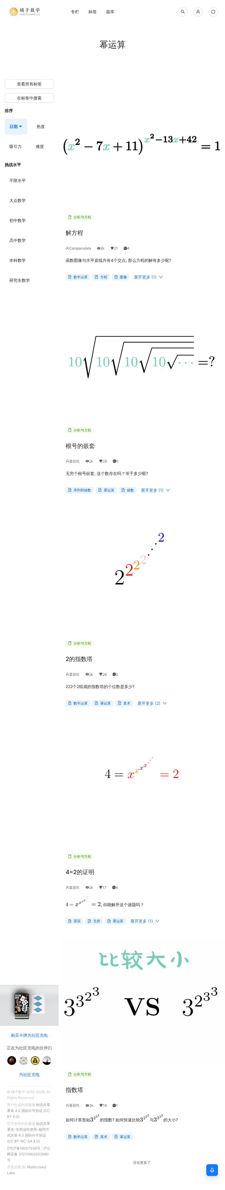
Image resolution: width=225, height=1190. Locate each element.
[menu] (110, 11)
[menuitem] (75, 11)
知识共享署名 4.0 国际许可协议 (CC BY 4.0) (28, 1111)
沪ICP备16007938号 (23, 1148)
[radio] (17, 180)
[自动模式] (213, 11)
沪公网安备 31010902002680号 (28, 1154)
